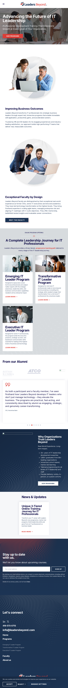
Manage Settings (39, 684)
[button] (3, 4)
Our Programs (12, 36)
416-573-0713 (9, 625)
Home (5, 635)
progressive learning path (46, 248)
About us (7, 660)
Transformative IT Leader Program (49, 279)
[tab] (27, 425)
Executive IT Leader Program (17, 328)
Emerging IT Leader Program (17, 277)
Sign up (58, 569)
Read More (26, 531)
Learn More (10, 296)
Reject (21, 684)
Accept (9, 684)
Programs (7, 639)
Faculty (6, 656)
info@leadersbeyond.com (19, 630)
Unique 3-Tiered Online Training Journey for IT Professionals (32, 510)
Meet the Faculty (17, 220)
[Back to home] (34, 4)
